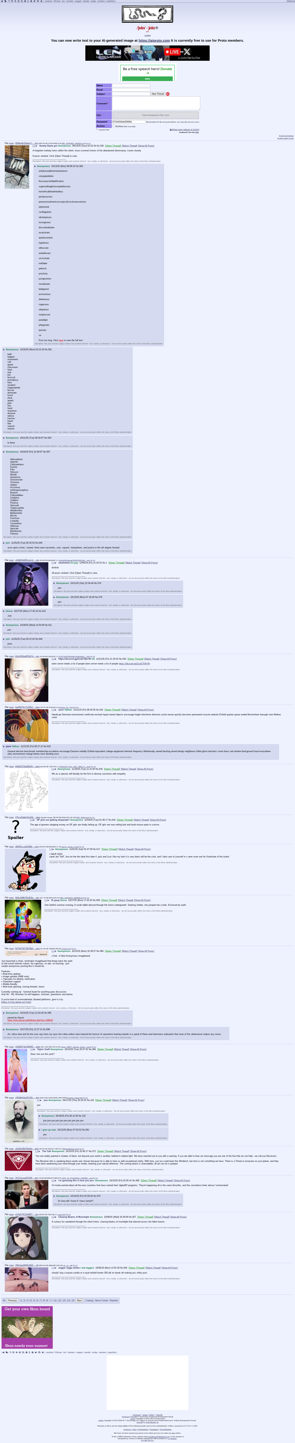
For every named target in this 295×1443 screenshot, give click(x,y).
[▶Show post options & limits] (184, 129)
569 (137, 1180)
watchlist (111, 1)
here (61, 340)
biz (63, 1)
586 (94, 1049)
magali (78, 1)
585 (49, 1013)
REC (167, 94)
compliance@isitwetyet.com (159, 1437)
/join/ (61, 709)
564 (125, 1268)
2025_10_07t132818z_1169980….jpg (77, 1178)
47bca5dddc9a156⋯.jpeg (27, 817)
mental (86, 1)
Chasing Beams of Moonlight (73, 1217)
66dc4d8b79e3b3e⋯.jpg (27, 897)
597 (48, 451)
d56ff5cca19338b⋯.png (27, 846)
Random (114, 1300)
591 (50, 349)
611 (50, 625)
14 (68, 1300)
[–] (34, 145)
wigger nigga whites (69, 1268)
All (4, 1300)
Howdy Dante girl (48, 145)
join (46, 1100)
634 (124, 659)
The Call (46, 1151)
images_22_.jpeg (66, 707)
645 (40, 543)
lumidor (69, 1)
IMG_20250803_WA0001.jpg (73, 143)
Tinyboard (137, 1415)
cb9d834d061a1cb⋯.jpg (27, 560)
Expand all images (286, 136)
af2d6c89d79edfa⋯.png (27, 1148)
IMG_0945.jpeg (82, 817)
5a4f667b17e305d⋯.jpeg (27, 707)
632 (101, 709)
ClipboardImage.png (70, 1149)
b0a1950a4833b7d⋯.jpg (27, 656)
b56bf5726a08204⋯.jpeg (27, 766)
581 (87, 1129)
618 (113, 820)
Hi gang (55, 900)
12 (59, 1300)
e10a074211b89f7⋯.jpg (26, 1214)
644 (40, 639)
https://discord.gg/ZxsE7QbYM (74, 659)
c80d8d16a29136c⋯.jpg (27, 1097)
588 (48, 1029)
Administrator (143, 1429)
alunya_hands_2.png (69, 847)
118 (92, 1100)
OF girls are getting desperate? (53, 820)
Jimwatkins (154, 1429)
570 (98, 1196)
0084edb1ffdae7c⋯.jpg (26, 143)
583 (81, 166)
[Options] (291, 1)
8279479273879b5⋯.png (27, 948)
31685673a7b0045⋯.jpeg (27, 1046)
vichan (145, 1415)
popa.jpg (61, 1214)
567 (134, 1217)
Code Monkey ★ (152, 1422)
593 (49, 438)
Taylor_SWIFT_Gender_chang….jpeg (75, 1047)
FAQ (197, 132)
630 (101, 769)
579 (100, 597)
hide (11, 143)
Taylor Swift (43, 1049)
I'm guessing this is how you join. (76, 1180)
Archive (125, 126)
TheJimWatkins (166, 1429)
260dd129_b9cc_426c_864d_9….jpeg (74, 767)
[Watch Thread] (129, 145)
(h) (87, 143)
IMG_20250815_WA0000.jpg (71, 898)
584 (101, 951)
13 (64, 1300)
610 (44, 611)
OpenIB (159, 1415)
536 (102, 145)
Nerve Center (101, 1300)
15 (73, 1300)
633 (49, 746)
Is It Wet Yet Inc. (147, 1440)
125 (84, 1116)
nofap (93, 1)
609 (98, 900)
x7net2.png (66, 949)
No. (98, 145)
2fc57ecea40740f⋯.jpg (26, 1178)
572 (94, 1151)
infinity (151, 1415)
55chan (57, 1)
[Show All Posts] (146, 145)
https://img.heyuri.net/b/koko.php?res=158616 (30, 1020)
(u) (89, 143)
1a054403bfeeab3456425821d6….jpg (74, 560)
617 (98, 849)
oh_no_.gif (67, 1265)
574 (99, 583)
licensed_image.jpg (74, 1098)
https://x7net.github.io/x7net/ (16, 1002)
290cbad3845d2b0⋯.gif (26, 1265)
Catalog (147, 35)
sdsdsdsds (64, 562)
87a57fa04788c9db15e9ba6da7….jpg (74, 656)
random (48, 1)
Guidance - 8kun (130, 1429)
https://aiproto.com (154, 40)
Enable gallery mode (285, 138)
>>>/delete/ (172, 1438)
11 (55, 1300)
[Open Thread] (113, 145)
